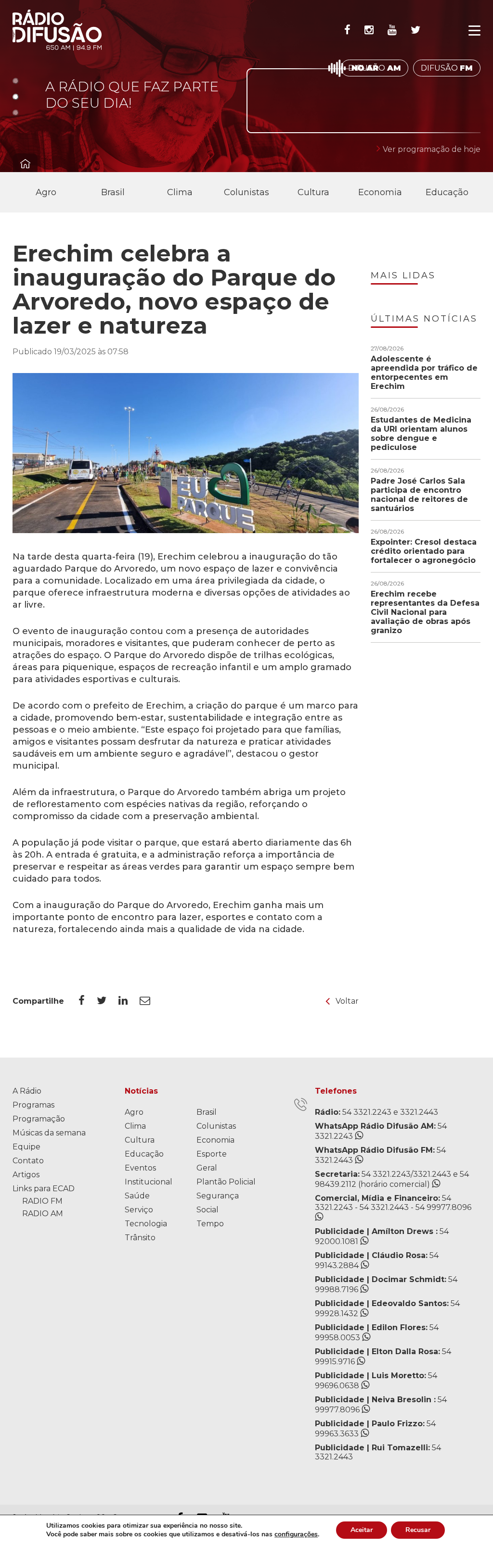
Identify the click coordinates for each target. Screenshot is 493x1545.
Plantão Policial (226, 1181)
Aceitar (361, 1529)
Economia (380, 192)
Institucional (148, 1181)
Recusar (417, 1529)
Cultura (313, 192)
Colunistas (246, 192)
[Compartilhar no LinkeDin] (129, 1001)
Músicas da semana (49, 1132)
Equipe (26, 1146)
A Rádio (27, 1091)
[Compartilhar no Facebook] (87, 1001)
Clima (180, 192)
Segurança (217, 1195)
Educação (447, 192)
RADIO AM (42, 1213)
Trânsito (140, 1237)
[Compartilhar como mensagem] (151, 1001)
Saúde (137, 1195)
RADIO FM (42, 1201)
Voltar (347, 1001)
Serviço (139, 1209)
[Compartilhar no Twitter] (107, 1001)
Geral (206, 1167)
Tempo (210, 1223)
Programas (33, 1104)
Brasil (113, 192)
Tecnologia (146, 1223)
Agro (46, 192)
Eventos (140, 1167)
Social (207, 1209)
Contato (28, 1160)
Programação (39, 1118)
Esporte (211, 1154)
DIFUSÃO (374, 68)
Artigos (26, 1174)
